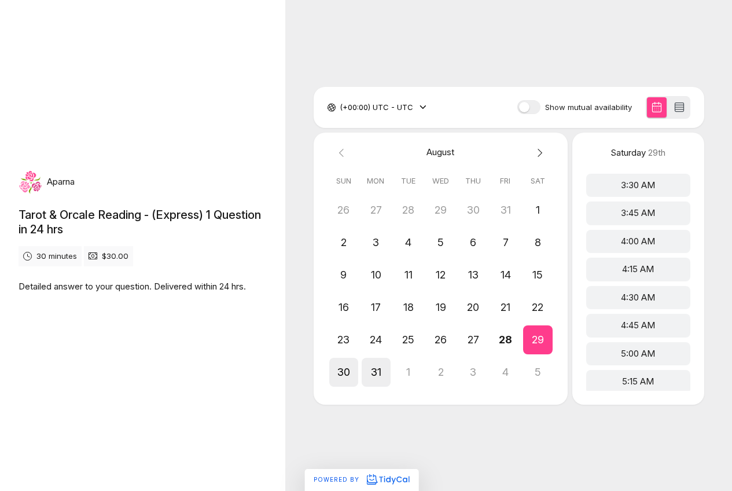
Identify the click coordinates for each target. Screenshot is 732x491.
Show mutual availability (588, 107)
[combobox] (341, 107)
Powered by (338, 479)
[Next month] (537, 152)
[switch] (528, 107)
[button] (537, 340)
